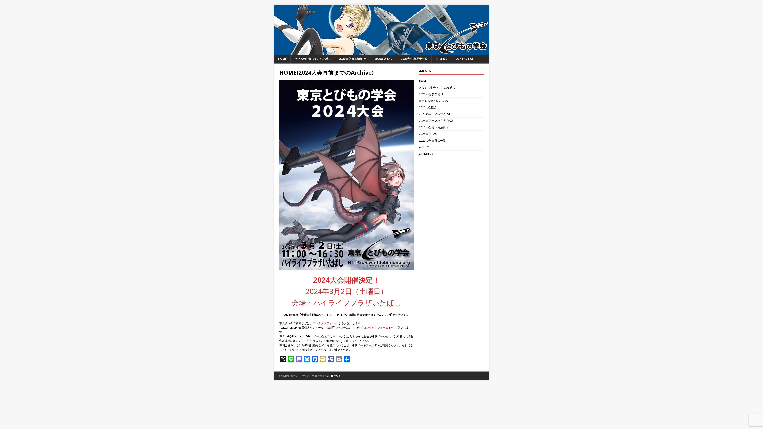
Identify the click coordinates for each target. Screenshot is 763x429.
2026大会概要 (428, 107)
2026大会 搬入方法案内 (433, 127)
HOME (282, 59)
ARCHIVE (441, 59)
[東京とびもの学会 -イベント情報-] (381, 52)
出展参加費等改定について (435, 100)
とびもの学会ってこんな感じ (313, 59)
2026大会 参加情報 (351, 59)
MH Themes (333, 376)
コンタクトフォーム (325, 323)
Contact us (464, 59)
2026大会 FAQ (383, 59)
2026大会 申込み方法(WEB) (436, 114)
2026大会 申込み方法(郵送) (436, 121)
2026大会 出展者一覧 (414, 59)
